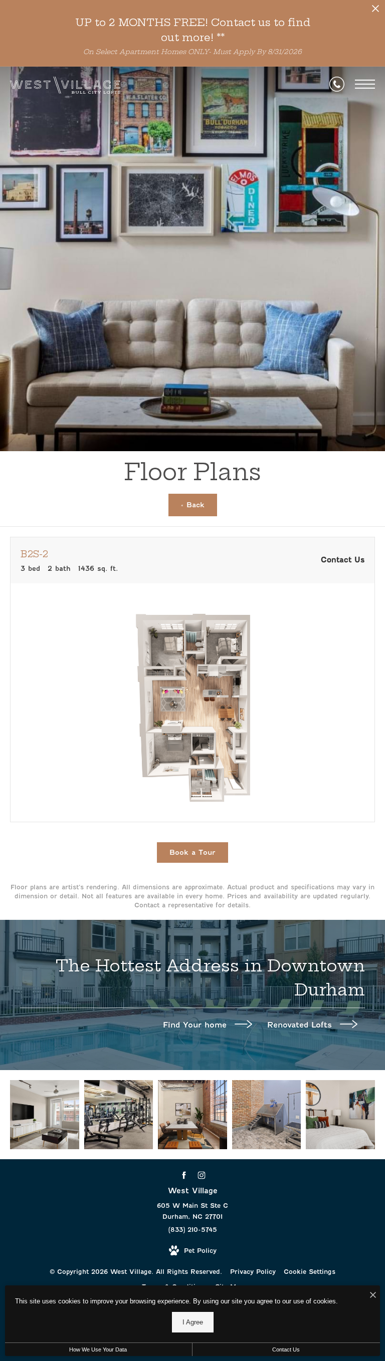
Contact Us (286, 1349)
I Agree (192, 1322)
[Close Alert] (375, 11)
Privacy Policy (253, 1271)
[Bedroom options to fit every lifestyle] (340, 1114)
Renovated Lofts (301, 1025)
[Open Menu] (365, 84)
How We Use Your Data (98, 1349)
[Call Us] (336, 84)
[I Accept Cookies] (373, 1295)
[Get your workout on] (118, 1114)
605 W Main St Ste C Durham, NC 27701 (192, 1211)
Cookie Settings (309, 1271)
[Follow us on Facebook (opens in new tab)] (183, 1175)
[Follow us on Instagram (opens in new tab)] (201, 1175)
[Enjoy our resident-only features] (266, 1114)
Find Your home (196, 1025)
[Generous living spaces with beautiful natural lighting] (44, 1114)
